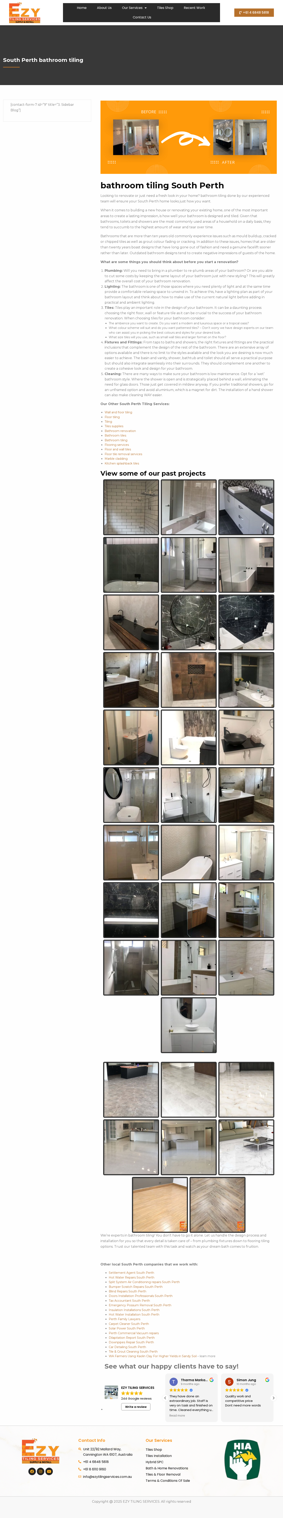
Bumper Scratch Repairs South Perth (136, 1287)
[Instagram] (40, 1471)
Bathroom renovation (120, 431)
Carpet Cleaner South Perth (129, 1324)
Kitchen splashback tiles (122, 463)
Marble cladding (116, 459)
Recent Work (194, 7)
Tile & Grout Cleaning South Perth (133, 1351)
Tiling (108, 421)
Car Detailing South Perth (127, 1347)
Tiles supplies (114, 426)
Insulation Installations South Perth (134, 1310)
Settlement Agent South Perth (131, 1273)
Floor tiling (112, 417)
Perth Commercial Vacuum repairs (134, 1333)
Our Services (132, 7)
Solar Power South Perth (127, 1328)
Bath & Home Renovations (167, 1468)
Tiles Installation (159, 1455)
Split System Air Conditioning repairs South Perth (144, 1282)
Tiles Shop (165, 7)
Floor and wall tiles (118, 449)
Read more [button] (177, 1416)
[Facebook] (32, 1471)
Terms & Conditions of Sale (168, 1480)
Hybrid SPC (154, 1462)
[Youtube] (49, 1471)
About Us (104, 7)
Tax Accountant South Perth (129, 1301)
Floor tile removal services (123, 454)
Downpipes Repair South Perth (131, 1342)
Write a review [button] (136, 1407)
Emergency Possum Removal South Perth (140, 1305)
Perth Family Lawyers (124, 1319)
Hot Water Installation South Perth (134, 1314)
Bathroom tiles (115, 435)
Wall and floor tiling (118, 412)
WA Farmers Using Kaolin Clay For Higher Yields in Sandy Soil (153, 1356)
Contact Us (142, 17)
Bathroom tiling (116, 440)
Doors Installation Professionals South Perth (141, 1296)
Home (82, 7)
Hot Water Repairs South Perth (131, 1277)
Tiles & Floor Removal (163, 1474)
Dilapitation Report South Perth (132, 1338)
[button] (273, 1398)
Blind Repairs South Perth (127, 1291)
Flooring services (117, 445)
